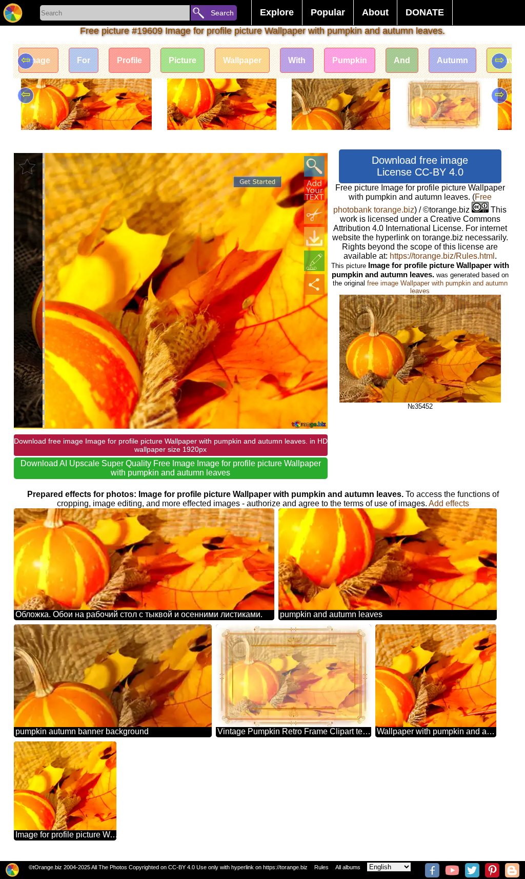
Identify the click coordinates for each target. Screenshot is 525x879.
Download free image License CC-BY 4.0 (420, 166)
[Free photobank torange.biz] (13, 13)
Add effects (449, 503)
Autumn (452, 60)
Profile (129, 60)
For (83, 60)
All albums (347, 867)
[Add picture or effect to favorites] (27, 166)
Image (38, 60)
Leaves (509, 60)
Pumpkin (349, 60)
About (375, 12)
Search (222, 13)
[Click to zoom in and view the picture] (314, 166)
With (297, 60)
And (402, 60)
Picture (182, 60)
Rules (321, 867)
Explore (277, 12)
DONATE (425, 12)
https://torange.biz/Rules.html (442, 256)
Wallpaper (242, 60)
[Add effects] (314, 261)
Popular (328, 12)
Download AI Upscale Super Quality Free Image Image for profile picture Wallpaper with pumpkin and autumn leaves (171, 468)
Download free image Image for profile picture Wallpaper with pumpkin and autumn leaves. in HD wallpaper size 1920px (171, 445)
